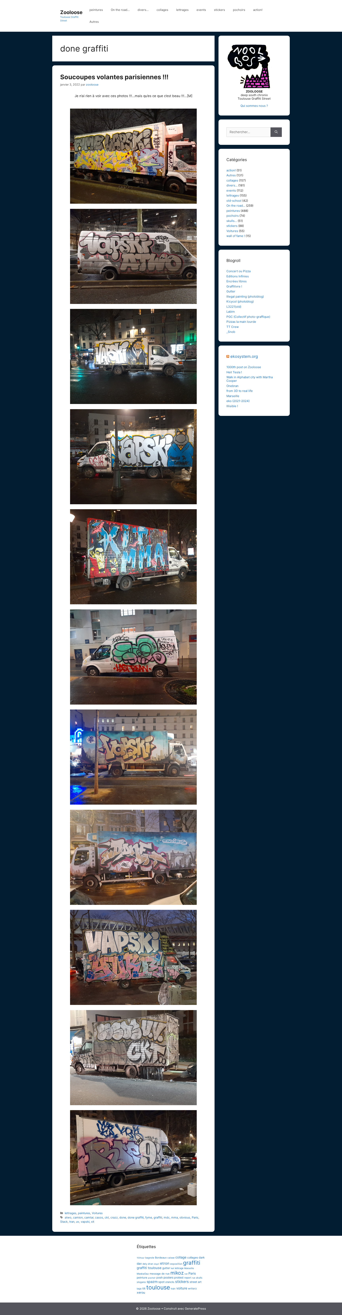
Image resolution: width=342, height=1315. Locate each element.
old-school (233, 200)
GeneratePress (195, 1308)
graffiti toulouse (149, 1268)
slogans (141, 1282)
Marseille (232, 396)
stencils (169, 1282)
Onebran (232, 386)
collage (180, 1257)
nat (186, 1274)
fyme (148, 1217)
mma (174, 1217)
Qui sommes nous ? (254, 106)
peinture (142, 1277)
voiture (181, 1288)
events (201, 10)
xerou (141, 1292)
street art (195, 1281)
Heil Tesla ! (234, 372)
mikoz (177, 1273)
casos (99, 1217)
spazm (152, 1282)
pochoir (152, 1278)
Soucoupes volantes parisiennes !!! (114, 77)
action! (257, 10)
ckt (107, 1217)
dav (139, 1263)
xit (92, 1221)
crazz (114, 1217)
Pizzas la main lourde (241, 322)
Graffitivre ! (234, 286)
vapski (85, 1221)
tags (139, 1288)
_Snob (230, 332)
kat (172, 1268)
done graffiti (136, 1217)
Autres (94, 22)
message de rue (160, 1273)
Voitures (97, 1213)
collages (162, 10)
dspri (156, 1264)
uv (77, 1221)
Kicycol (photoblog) (240, 301)
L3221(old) (233, 306)
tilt (143, 1288)
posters (168, 1277)
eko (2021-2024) (238, 401)
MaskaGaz (143, 1273)
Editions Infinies (237, 276)
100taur (140, 1258)
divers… (143, 10)
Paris (195, 1217)
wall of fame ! (235, 236)
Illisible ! (232, 406)
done (122, 1217)
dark (202, 1257)
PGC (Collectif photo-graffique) (248, 317)
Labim (230, 311)
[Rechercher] (276, 132)
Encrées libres (236, 281)
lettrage (179, 1268)
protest (178, 1277)
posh (159, 1277)
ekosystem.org (244, 356)
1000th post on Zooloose (243, 367)
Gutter (230, 291)
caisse (171, 1257)
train (173, 1288)
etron (164, 1263)
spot (161, 1282)
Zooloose (71, 12)
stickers (219, 10)
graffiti (158, 1217)
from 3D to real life (239, 391)
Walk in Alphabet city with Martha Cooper (249, 379)
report (187, 1277)
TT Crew (232, 327)
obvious (185, 1217)
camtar (88, 1217)
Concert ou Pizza (238, 271)
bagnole (149, 1257)
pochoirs (239, 10)
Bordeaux (161, 1257)
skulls (199, 1277)
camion (78, 1217)
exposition (176, 1263)
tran (71, 1221)
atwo (68, 1217)
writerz (192, 1288)
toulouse (158, 1287)
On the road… (120, 10)
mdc (167, 1217)
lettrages (182, 10)
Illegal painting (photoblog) (245, 296)
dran (150, 1263)
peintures (96, 10)
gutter (166, 1268)
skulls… (231, 221)
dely (144, 1263)
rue (193, 1277)
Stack (64, 1221)
